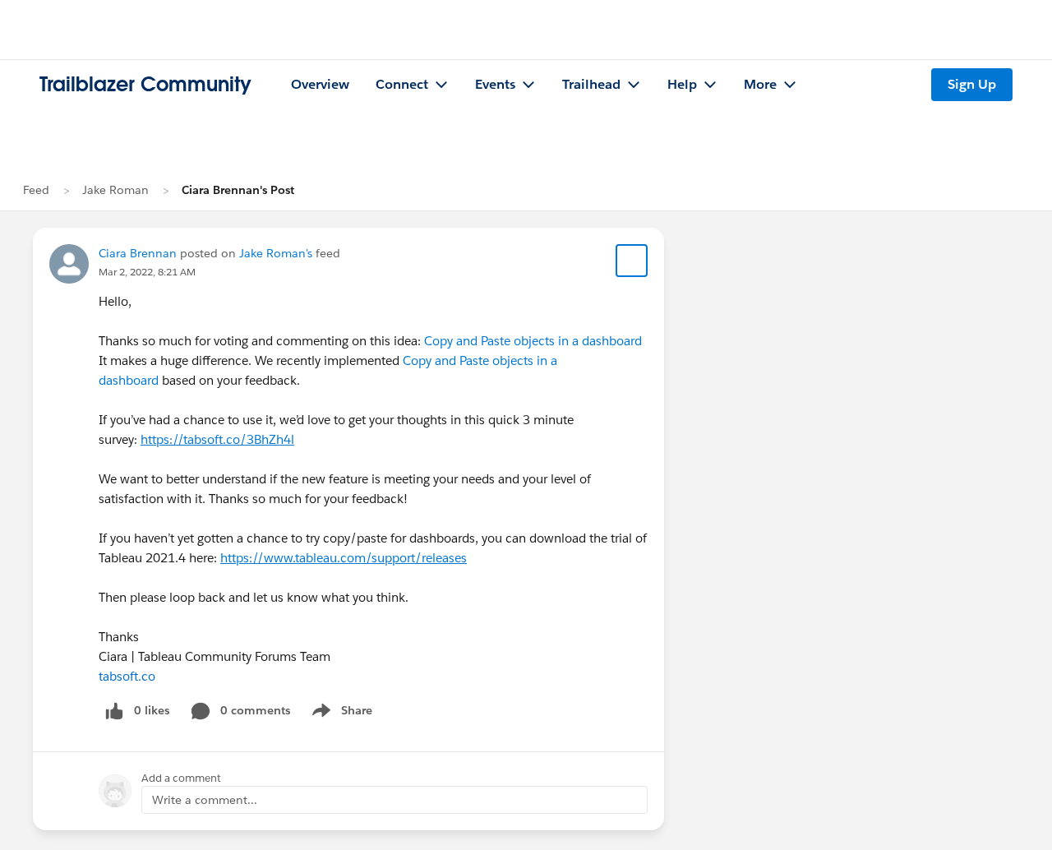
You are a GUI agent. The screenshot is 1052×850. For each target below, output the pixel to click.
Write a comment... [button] (204, 799)
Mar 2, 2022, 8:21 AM (147, 272)
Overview (320, 84)
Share (340, 713)
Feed (36, 189)
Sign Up (972, 84)
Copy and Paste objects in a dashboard (533, 341)
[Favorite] (632, 260)
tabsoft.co (127, 676)
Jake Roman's (275, 253)
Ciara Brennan (138, 253)
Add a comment (181, 778)
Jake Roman (115, 189)
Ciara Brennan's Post (238, 189)
